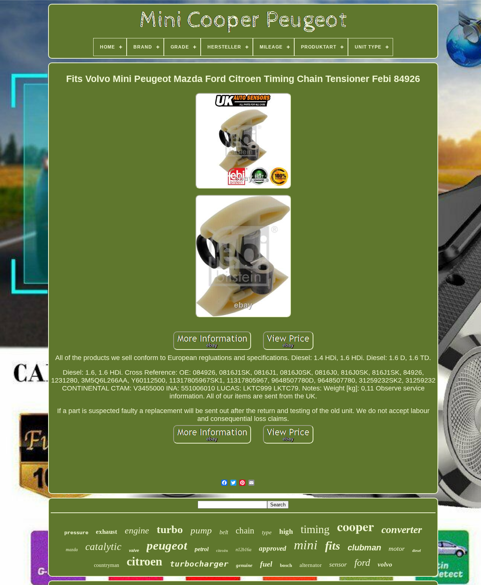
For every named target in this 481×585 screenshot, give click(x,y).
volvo (385, 564)
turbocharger (199, 563)
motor (397, 548)
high (286, 531)
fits (332, 545)
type (267, 532)
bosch (286, 565)
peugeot (167, 545)
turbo (170, 529)
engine (137, 530)
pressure (76, 533)
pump (201, 530)
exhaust (106, 531)
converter (401, 529)
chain (245, 530)
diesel (416, 551)
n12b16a (243, 549)
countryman (106, 565)
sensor (338, 564)
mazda (72, 549)
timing (315, 529)
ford (362, 562)
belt (223, 532)
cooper (355, 526)
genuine (244, 565)
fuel (266, 564)
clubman (364, 547)
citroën (222, 550)
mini (306, 545)
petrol (202, 549)
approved (272, 548)
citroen (144, 561)
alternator (310, 565)
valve (134, 550)
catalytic (103, 546)
